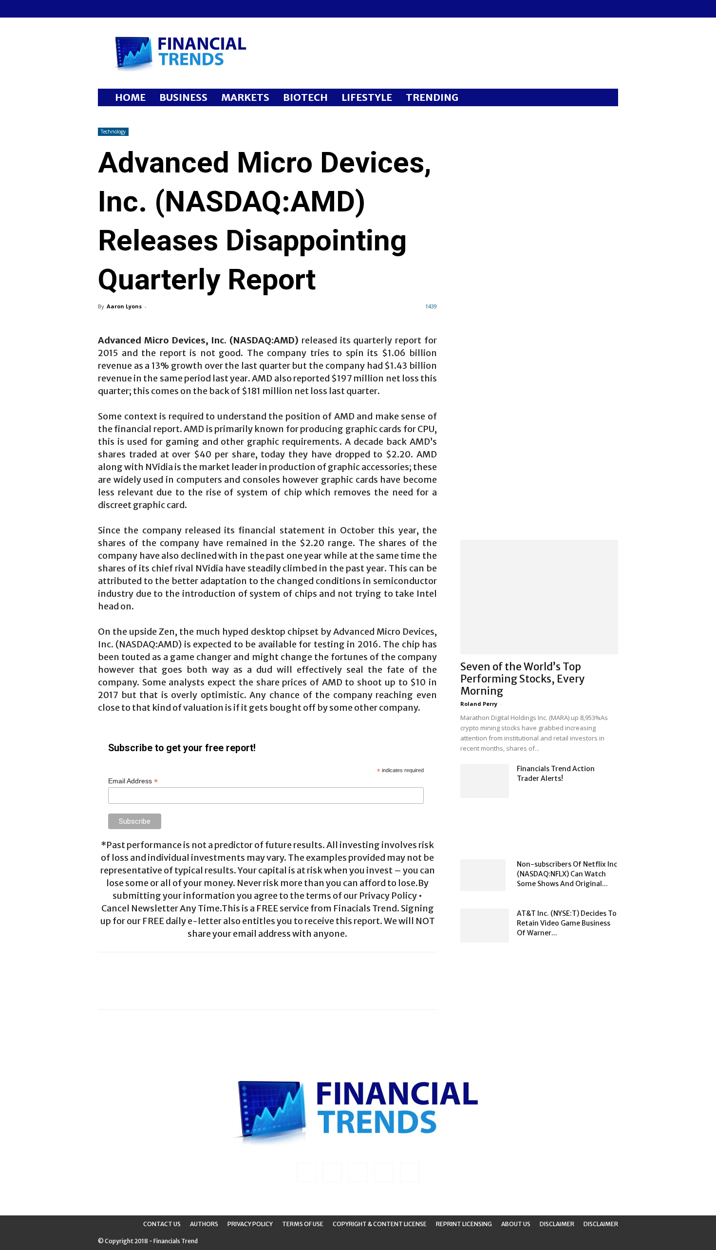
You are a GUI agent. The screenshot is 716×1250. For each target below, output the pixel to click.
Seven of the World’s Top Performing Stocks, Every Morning (522, 679)
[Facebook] (105, 9)
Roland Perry (478, 703)
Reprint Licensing (464, 1224)
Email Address (133, 781)
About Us (515, 1224)
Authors (204, 1224)
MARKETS (245, 97)
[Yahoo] (169, 9)
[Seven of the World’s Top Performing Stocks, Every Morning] (539, 597)
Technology (113, 131)
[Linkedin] (121, 9)
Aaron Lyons (124, 306)
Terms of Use (302, 1224)
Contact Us (162, 1224)
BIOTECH (305, 97)
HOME (130, 97)
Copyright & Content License (380, 1224)
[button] (606, 98)
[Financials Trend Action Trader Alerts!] (484, 781)
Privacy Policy (250, 1224)
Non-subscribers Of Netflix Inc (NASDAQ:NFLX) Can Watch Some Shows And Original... (567, 874)
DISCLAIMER (601, 1224)
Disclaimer (557, 1224)
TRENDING (432, 97)
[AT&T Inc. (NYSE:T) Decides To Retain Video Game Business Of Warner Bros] (484, 926)
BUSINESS (183, 97)
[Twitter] (153, 9)
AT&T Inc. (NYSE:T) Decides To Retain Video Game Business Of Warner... (567, 923)
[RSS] (137, 9)
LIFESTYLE (366, 97)
